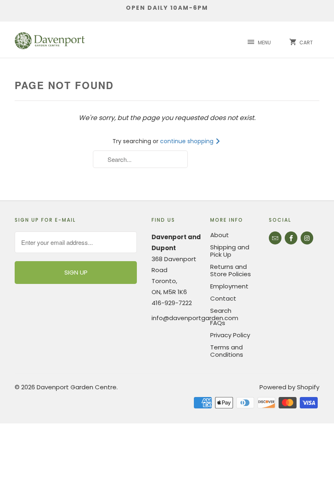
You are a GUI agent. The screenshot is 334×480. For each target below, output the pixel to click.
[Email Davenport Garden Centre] (275, 237)
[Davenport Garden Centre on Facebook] (291, 237)
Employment (229, 286)
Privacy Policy (230, 335)
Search (220, 310)
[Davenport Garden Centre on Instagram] (307, 237)
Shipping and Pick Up (229, 251)
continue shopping (187, 141)
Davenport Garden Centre (76, 387)
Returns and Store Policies (230, 270)
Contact (223, 298)
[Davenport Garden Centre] (50, 40)
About (219, 235)
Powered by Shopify (289, 387)
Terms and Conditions (226, 351)
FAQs (217, 323)
